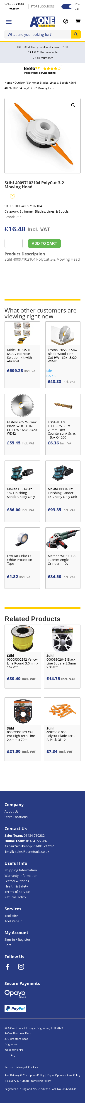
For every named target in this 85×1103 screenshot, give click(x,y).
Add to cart (44, 243)
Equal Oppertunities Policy (63, 1075)
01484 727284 (44, 846)
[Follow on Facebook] (10, 967)
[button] (73, 105)
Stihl (19, 217)
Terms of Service (17, 892)
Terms (9, 1067)
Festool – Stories (17, 881)
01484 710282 (34, 835)
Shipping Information (21, 870)
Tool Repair (13, 921)
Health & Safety (16, 886)
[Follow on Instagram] (24, 967)
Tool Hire (11, 916)
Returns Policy (15, 897)
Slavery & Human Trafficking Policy (29, 1081)
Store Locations (16, 817)
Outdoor (20, 83)
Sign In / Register (17, 939)
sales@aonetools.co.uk (32, 851)
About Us (11, 811)
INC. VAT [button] (77, 6)
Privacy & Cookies (27, 1067)
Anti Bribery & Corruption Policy (24, 1075)
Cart (8, 945)
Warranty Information (21, 875)
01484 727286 (36, 841)
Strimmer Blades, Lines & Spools (47, 83)
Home (8, 83)
